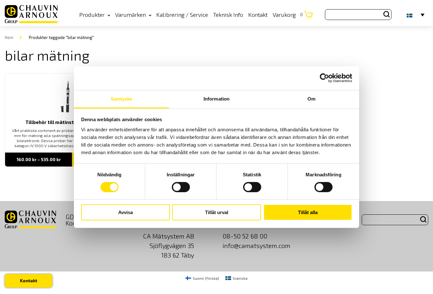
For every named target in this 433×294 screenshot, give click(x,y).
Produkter (92, 14)
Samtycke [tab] (121, 98)
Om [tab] (311, 98)
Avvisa (125, 212)
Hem (9, 37)
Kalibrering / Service (182, 14)
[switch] (181, 187)
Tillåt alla (308, 212)
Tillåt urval (216, 212)
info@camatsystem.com (256, 245)
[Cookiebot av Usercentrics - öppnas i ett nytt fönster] (324, 78)
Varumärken (130, 14)
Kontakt (258, 14)
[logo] (31, 14)
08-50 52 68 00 (245, 236)
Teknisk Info (228, 14)
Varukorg (288, 14)
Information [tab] (216, 98)
